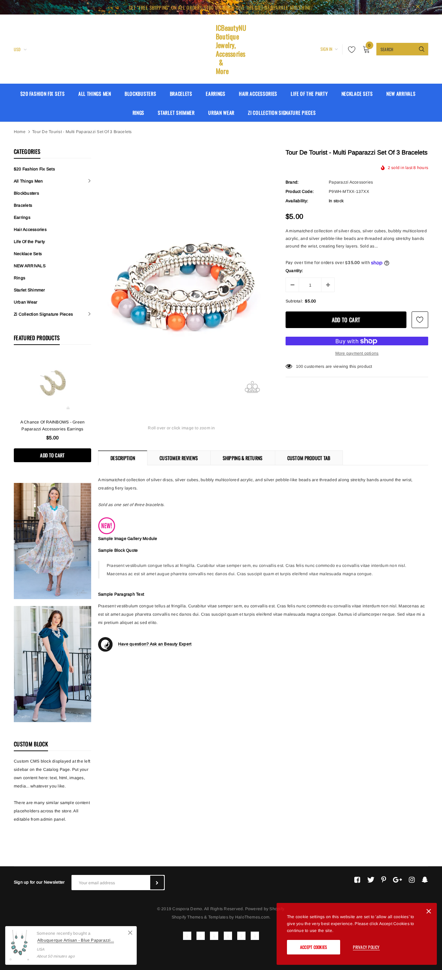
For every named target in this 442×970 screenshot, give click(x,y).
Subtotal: (294, 301)
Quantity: (294, 270)
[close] (417, 7)
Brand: (292, 182)
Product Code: (300, 191)
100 (300, 366)
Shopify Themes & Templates (200, 917)
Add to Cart (52, 455)
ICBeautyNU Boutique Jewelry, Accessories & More (221, 49)
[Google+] (397, 880)
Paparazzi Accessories (351, 182)
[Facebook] (357, 880)
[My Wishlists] (350, 49)
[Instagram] (412, 880)
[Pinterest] (383, 880)
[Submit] (157, 882)
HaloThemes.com (252, 917)
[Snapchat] (425, 880)
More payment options (357, 353)
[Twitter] (370, 880)
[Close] (130, 932)
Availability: (297, 200)
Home (20, 131)
